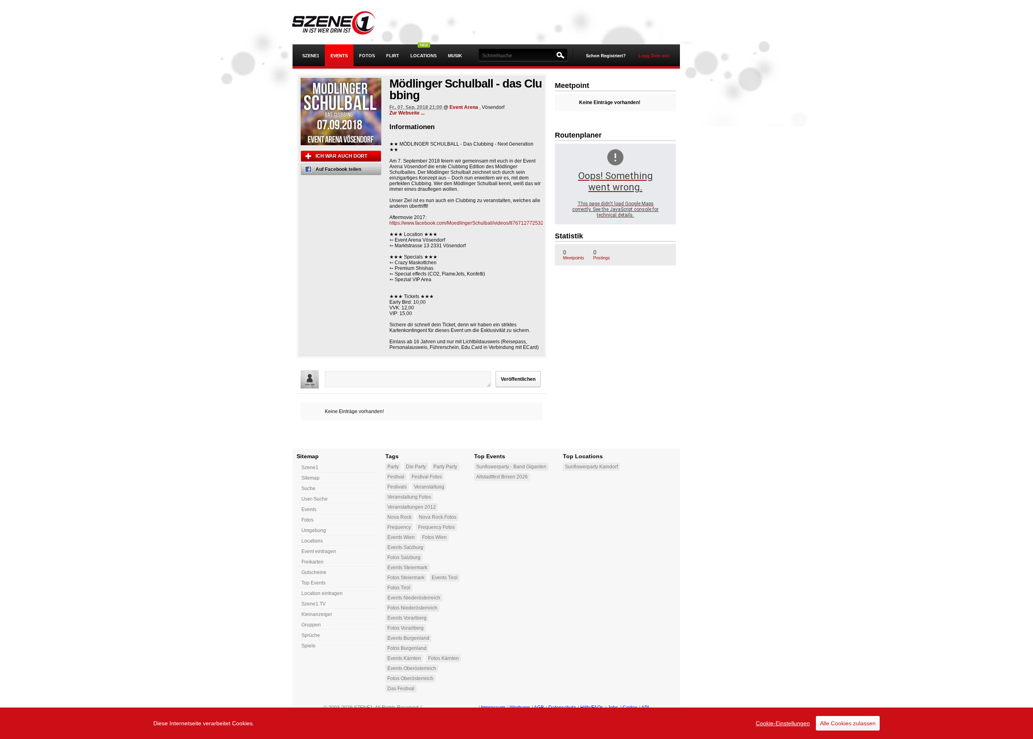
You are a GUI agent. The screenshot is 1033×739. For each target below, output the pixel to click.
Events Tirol (445, 577)
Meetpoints (573, 254)
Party (393, 467)
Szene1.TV (313, 604)
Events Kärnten (404, 658)
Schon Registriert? (606, 55)
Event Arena (464, 107)
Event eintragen (318, 551)
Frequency (399, 527)
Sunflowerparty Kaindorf (591, 467)
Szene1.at (340, 22)
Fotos (367, 55)
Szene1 (309, 467)
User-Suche (314, 499)
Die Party (416, 467)
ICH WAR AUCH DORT (341, 156)
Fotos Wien (434, 537)
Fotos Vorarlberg (405, 628)
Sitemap (310, 478)
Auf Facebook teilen (338, 169)
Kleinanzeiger (316, 614)
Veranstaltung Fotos (409, 497)
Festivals (397, 487)
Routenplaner (578, 135)
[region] (516, 723)
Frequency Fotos (436, 527)
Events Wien (401, 537)
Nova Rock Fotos (437, 517)
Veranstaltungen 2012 (411, 507)
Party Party (445, 467)
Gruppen (311, 625)
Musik (455, 55)
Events (339, 55)
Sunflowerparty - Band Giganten (511, 467)
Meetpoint (572, 85)
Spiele (308, 646)
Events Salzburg (405, 547)
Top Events (313, 583)
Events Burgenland (408, 638)
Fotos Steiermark (405, 577)
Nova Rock (399, 517)
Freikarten (312, 562)
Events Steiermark (407, 567)
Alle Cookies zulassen (848, 723)
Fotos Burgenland (407, 648)
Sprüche (310, 635)
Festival (395, 477)
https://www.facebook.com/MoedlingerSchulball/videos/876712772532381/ (471, 223)
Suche (308, 488)
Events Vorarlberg (407, 618)
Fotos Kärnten (443, 658)
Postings (601, 254)
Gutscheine (313, 572)
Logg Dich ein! (654, 55)
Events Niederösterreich (413, 598)
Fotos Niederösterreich (412, 608)
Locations (423, 55)
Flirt (392, 55)
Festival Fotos (427, 477)
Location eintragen (322, 593)
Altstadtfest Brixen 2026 (502, 477)
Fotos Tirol (398, 588)
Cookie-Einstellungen (783, 723)
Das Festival (400, 688)
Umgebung (313, 530)
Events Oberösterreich (411, 668)
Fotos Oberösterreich (410, 678)
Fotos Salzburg (403, 557)
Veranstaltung (429, 487)
